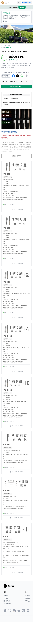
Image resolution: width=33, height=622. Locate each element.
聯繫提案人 (6, 76)
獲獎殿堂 (27, 601)
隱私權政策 (7, 601)
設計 (9, 45)
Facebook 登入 (26, 2)
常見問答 (23, 81)
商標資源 (27, 598)
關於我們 (27, 595)
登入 (19, 2)
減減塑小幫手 (9, 48)
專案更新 (13, 81)
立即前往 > (5, 21)
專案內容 (4, 81)
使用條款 (6, 598)
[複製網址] (26, 75)
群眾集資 (3, 45)
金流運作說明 (7, 604)
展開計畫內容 (16, 156)
